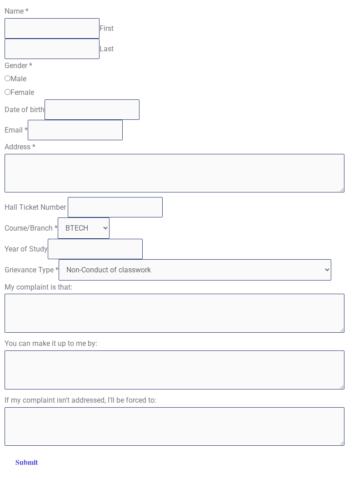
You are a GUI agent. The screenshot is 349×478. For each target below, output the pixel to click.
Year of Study (26, 249)
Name (17, 11)
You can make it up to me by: (51, 343)
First (107, 28)
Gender (18, 65)
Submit (26, 462)
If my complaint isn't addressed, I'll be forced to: (80, 400)
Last (107, 48)
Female (22, 92)
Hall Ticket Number (36, 207)
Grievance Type (32, 270)
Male (18, 78)
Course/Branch (31, 228)
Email (16, 130)
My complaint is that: (38, 287)
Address (20, 147)
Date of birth (25, 109)
